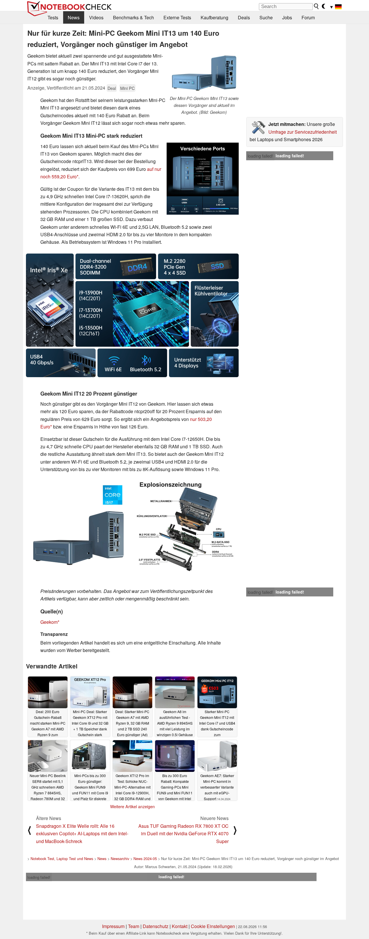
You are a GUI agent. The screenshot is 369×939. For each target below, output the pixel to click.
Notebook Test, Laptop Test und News (62, 858)
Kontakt (179, 926)
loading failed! (260, 156)
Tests (53, 17)
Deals (244, 17)
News (74, 17)
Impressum (113, 926)
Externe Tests (177, 17)
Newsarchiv (120, 858)
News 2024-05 (145, 858)
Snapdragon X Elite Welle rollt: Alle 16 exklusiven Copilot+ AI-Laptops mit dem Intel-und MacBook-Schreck (82, 833)
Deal (112, 88)
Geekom (49, 622)
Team (133, 926)
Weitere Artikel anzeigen (132, 806)
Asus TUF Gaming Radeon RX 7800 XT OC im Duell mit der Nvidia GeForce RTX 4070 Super (183, 833)
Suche (266, 17)
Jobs (287, 17)
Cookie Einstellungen (213, 926)
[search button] (316, 6)
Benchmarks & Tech (133, 17)
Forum (308, 17)
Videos (96, 17)
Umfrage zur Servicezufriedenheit (302, 132)
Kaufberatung (214, 17)
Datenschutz (155, 926)
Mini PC (127, 88)
